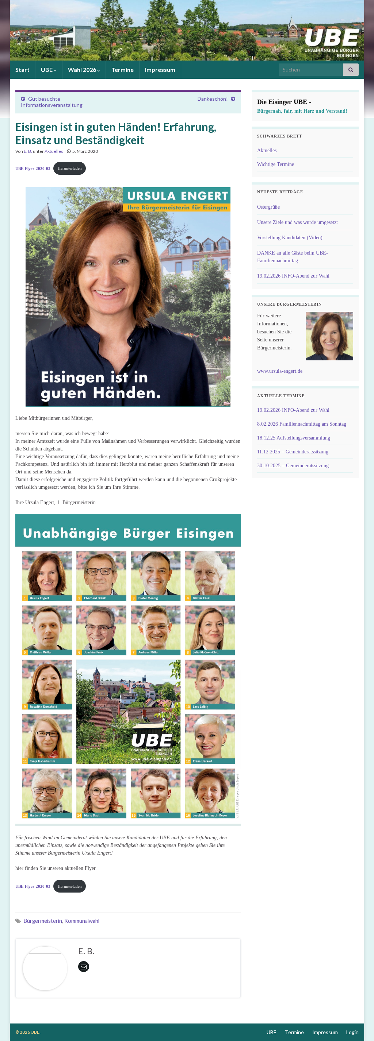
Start (22, 69)
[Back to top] (357, 1024)
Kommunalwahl (81, 921)
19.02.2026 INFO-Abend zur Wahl (293, 276)
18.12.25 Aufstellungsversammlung (293, 438)
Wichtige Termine (275, 164)
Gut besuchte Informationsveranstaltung (52, 102)
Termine (122, 69)
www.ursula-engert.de (279, 371)
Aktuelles (54, 151)
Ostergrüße (268, 207)
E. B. (28, 151)
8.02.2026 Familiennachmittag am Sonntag (301, 424)
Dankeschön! (213, 99)
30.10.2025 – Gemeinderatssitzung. (293, 465)
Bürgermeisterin (43, 921)
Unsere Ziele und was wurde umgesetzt (297, 222)
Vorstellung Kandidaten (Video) (290, 237)
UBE (47, 69)
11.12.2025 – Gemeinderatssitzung (292, 451)
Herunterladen (70, 168)
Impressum (160, 69)
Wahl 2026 (82, 69)
